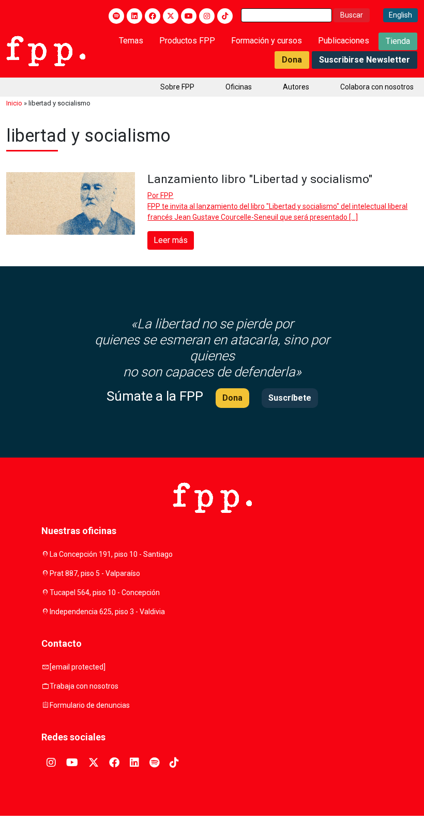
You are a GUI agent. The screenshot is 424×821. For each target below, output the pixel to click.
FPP (166, 195)
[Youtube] (188, 16)
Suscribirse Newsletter (364, 60)
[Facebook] (152, 16)
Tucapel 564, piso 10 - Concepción (105, 592)
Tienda (398, 41)
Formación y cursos (266, 40)
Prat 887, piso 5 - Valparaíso (95, 573)
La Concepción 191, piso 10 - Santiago (111, 554)
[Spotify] (116, 16)
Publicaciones (343, 40)
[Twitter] (170, 16)
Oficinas (238, 87)
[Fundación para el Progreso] (45, 50)
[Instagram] (207, 16)
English (400, 15)
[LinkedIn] (134, 16)
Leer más (171, 240)
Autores (296, 87)
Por (160, 195)
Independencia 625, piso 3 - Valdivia (107, 611)
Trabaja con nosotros (84, 686)
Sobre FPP (177, 87)
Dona (292, 60)
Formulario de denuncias (90, 705)
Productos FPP (187, 40)
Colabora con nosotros (377, 87)
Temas (131, 40)
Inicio (14, 103)
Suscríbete (289, 398)
